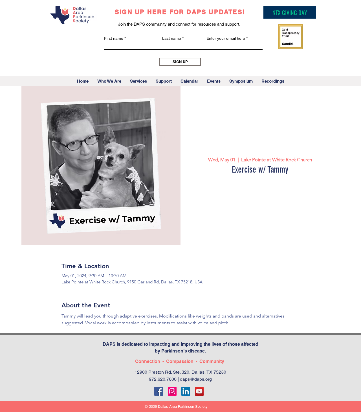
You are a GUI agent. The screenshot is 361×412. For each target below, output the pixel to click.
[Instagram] (172, 391)
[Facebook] (158, 391)
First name (113, 38)
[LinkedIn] (185, 391)
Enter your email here (225, 38)
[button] (109, 81)
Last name (171, 38)
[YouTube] (199, 391)
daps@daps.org (196, 379)
